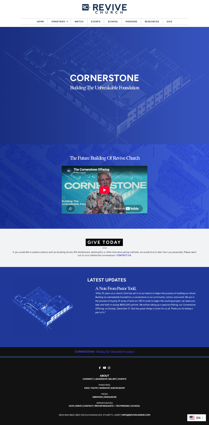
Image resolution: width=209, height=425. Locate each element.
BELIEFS (113, 379)
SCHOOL (135, 406)
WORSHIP (104, 388)
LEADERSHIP (101, 379)
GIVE (71, 406)
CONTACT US (123, 255)
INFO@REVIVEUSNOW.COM (136, 415)
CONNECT (88, 379)
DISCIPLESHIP (118, 388)
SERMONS (97, 397)
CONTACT (88, 406)
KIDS (86, 388)
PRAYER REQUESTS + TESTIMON (110, 406)
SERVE (78, 406)
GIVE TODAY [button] (104, 242)
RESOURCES (110, 397)
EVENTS (122, 379)
